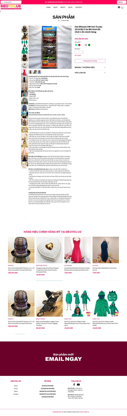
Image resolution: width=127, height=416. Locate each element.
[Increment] (82, 52)
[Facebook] (74, 384)
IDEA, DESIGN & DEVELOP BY (76, 412)
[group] (63, 259)
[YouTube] (78, 384)
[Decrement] (76, 52)
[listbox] (121, 2)
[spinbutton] (79, 52)
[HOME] (59, 20)
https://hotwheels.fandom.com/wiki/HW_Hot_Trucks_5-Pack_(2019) (47, 114)
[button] (121, 2)
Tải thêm (25, 172)
